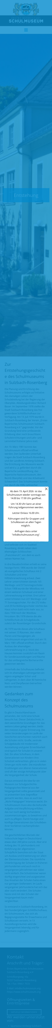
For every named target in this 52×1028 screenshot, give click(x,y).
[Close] (46, 489)
